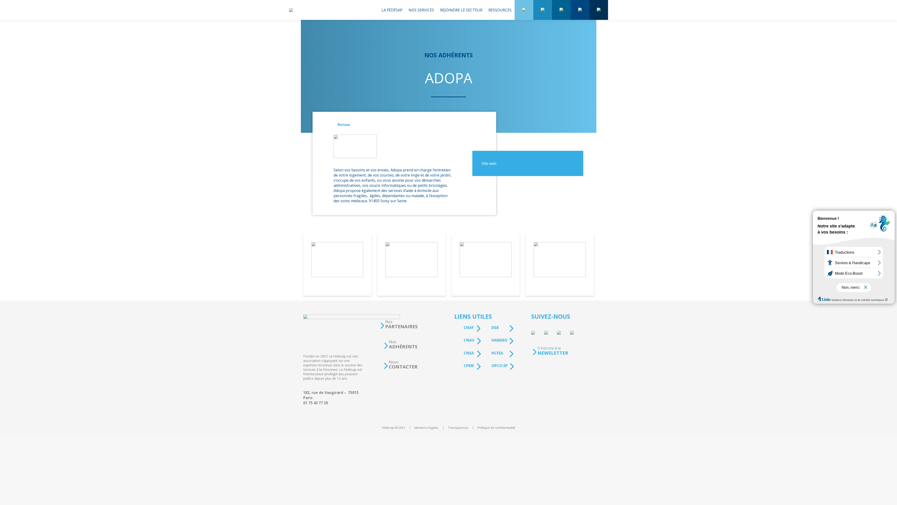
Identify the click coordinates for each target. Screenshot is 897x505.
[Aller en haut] (890, 498)
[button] (399, 324)
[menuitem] (392, 10)
